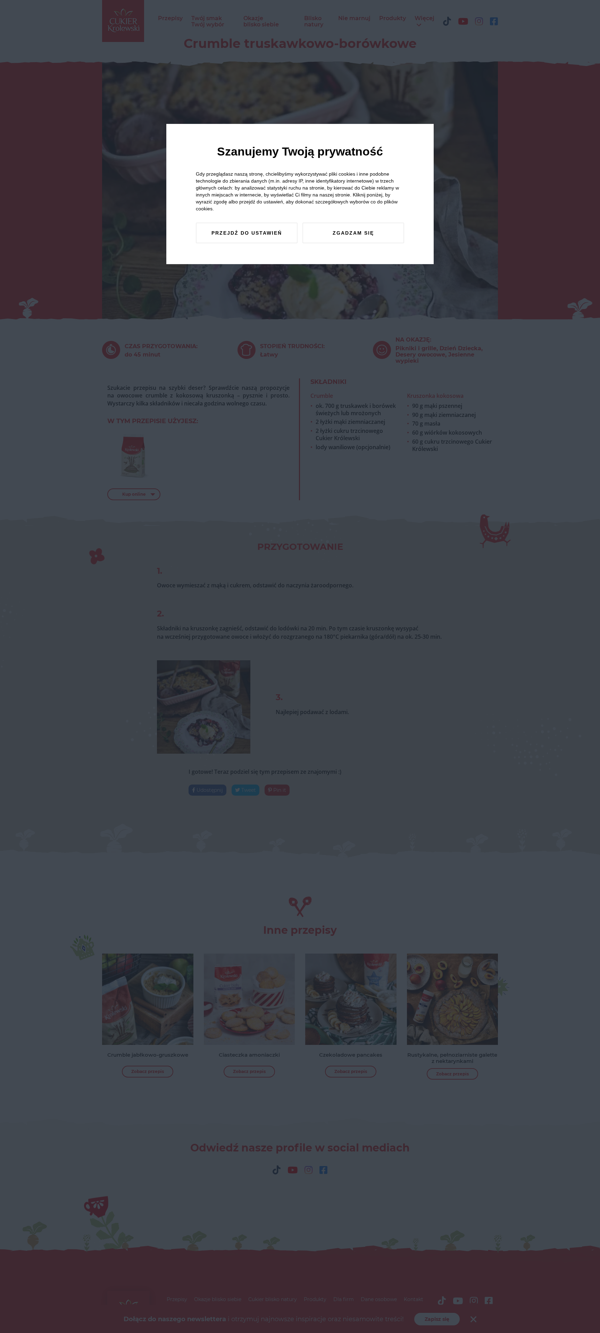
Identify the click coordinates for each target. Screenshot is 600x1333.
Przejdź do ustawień (246, 233)
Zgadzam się (353, 233)
